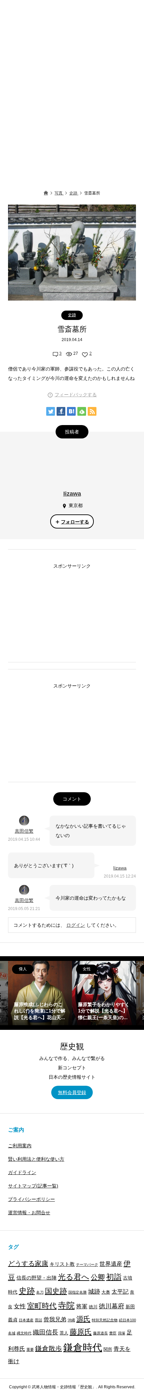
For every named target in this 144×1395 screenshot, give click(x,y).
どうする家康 (28, 1263)
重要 (30, 1349)
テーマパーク (87, 1264)
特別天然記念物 (105, 1320)
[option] (40, 993)
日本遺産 (26, 1320)
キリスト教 (62, 1264)
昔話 (38, 1320)
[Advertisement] (72, 91)
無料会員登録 (72, 1092)
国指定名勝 (77, 1292)
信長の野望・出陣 (36, 1278)
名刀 (40, 1292)
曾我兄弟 (55, 1319)
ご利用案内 (19, 1145)
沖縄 (71, 1320)
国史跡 (56, 1291)
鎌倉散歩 (48, 1348)
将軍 (81, 1306)
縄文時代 (24, 1333)
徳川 (93, 1307)
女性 (20, 1306)
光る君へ (73, 1277)
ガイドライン (22, 1172)
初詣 (114, 1277)
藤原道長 (100, 1333)
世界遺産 (110, 1263)
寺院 (66, 1305)
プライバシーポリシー (31, 1199)
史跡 (72, 315)
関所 (107, 1349)
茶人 (64, 1333)
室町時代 (42, 1306)
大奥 (105, 1292)
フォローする (75, 521)
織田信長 (45, 1332)
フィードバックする (76, 394)
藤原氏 (81, 1332)
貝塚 (121, 1333)
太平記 (120, 1291)
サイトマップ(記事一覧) (33, 1185)
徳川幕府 (111, 1306)
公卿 (98, 1277)
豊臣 (113, 1333)
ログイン (75, 925)
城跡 (94, 1291)
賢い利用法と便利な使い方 (36, 1159)
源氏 (83, 1319)
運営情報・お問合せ (29, 1212)
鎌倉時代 (82, 1347)
